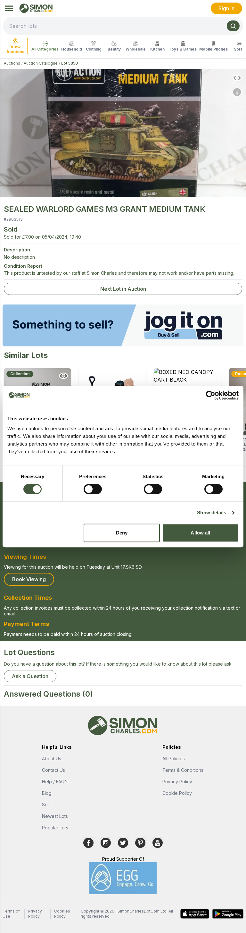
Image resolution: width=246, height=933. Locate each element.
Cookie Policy (177, 793)
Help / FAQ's (55, 781)
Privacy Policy (177, 781)
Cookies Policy (62, 914)
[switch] (93, 489)
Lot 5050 (69, 63)
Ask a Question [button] (30, 676)
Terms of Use (11, 914)
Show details (211, 512)
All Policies (173, 758)
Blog (47, 793)
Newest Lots (55, 816)
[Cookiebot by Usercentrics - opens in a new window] (211, 395)
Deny (121, 532)
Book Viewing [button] (29, 579)
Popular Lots (55, 827)
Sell (46, 804)
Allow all (200, 532)
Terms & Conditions (182, 770)
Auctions (12, 63)
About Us (51, 758)
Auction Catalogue (41, 63)
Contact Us (53, 770)
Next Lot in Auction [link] (123, 289)
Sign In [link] (226, 8)
